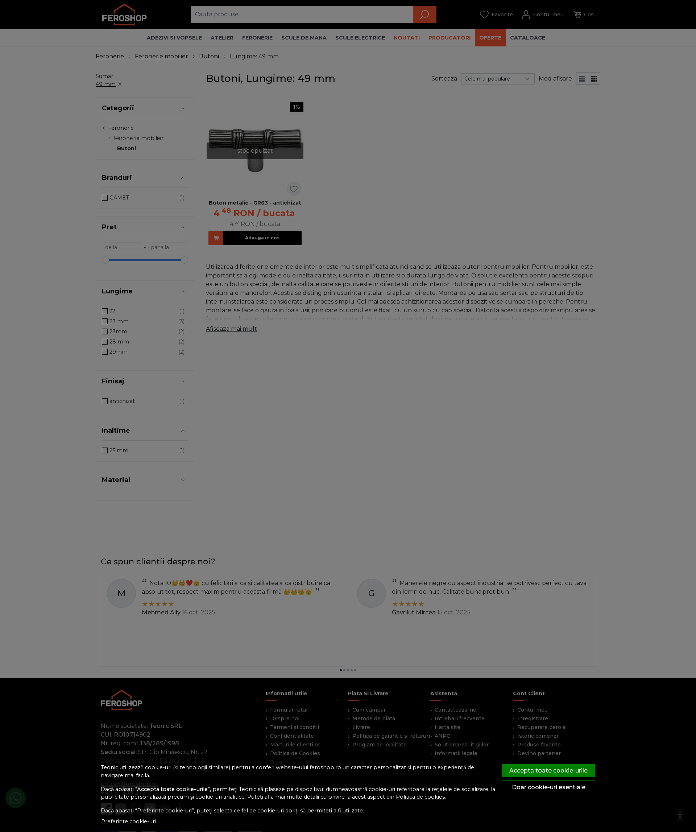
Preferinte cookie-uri (128, 821)
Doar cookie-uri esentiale (548, 787)
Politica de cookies (420, 797)
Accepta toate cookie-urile (548, 770)
